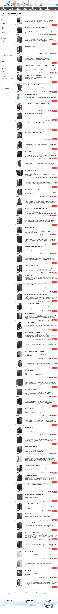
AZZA (3, 34)
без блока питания (5, 47)
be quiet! (3, 36)
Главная (2, 11)
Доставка (42, 0)
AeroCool (3, 31)
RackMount (4, 41)
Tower (3, 40)
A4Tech (3, 26)
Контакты (38, 0)
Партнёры (9, 604)
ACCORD (3, 27)
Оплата (46, 0)
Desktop (3, 42)
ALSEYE (3, 32)
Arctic (3, 33)
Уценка (49, 0)
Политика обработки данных (29, 606)
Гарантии (9, 603)
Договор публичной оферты (28, 605)
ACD (2, 28)
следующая (37, 590)
